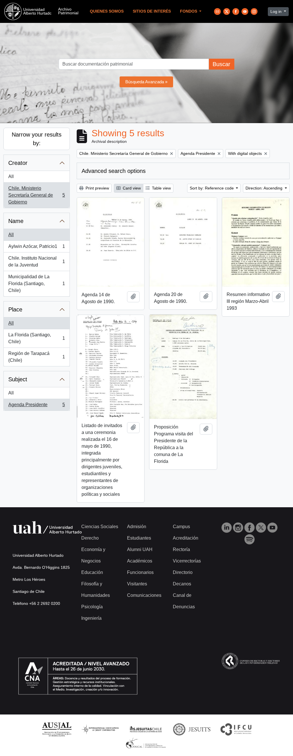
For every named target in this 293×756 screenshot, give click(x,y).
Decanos (182, 583)
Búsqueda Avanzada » (146, 81)
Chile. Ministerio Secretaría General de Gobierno (36, 195)
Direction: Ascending (265, 188)
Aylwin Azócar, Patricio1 (36, 248)
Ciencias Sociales (99, 526)
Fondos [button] (189, 11)
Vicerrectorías (187, 560)
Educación (92, 572)
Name (15, 221)
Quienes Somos (107, 11)
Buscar (221, 64)
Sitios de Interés (152, 11)
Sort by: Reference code (212, 188)
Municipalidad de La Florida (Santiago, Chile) (36, 283)
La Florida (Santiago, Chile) (36, 338)
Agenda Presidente (36, 406)
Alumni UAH (140, 549)
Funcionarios (140, 572)
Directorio (183, 572)
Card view (131, 188)
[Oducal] (146, 743)
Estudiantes (139, 538)
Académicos (139, 560)
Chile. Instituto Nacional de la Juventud (36, 261)
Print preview (96, 188)
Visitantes (137, 583)
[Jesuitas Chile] (146, 729)
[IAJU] (100, 729)
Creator (17, 163)
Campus (181, 526)
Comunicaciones (144, 595)
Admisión (136, 526)
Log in (276, 11)
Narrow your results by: (37, 138)
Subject (17, 379)
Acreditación (185, 538)
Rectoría (181, 549)
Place (15, 309)
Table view (161, 188)
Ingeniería (91, 618)
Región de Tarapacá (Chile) (36, 357)
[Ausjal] (56, 729)
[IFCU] (236, 729)
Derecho (90, 538)
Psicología (92, 606)
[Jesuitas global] (191, 729)
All (11, 176)
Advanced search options (114, 171)
